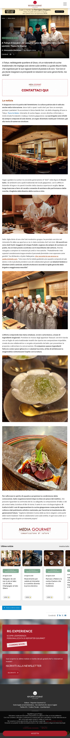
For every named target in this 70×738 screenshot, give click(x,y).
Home (3, 18)
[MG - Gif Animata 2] (35, 87)
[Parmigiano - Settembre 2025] (35, 11)
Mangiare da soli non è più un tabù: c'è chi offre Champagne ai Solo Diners (10, 583)
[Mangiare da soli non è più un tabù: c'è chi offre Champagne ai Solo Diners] (11, 558)
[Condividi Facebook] (10, 54)
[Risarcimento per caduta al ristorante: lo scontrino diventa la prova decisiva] (32, 558)
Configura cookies (30, 728)
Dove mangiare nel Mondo (10, 37)
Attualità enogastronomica (11, 571)
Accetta (35, 733)
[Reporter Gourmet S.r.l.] (35, 4)
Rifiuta (44, 728)
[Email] (65, 615)
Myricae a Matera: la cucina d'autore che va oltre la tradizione (54, 582)
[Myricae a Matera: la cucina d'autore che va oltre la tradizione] (54, 558)
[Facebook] (57, 615)
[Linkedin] (60, 615)
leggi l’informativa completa (54, 721)
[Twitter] (63, 615)
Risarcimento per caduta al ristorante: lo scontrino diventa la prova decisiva (32, 582)
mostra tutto (64, 546)
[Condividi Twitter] (13, 54)
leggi (5, 597)
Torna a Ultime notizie (12, 608)
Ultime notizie (11, 18)
